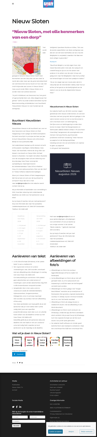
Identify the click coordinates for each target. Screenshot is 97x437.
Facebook (20, 354)
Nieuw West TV (17, 387)
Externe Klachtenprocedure (59, 421)
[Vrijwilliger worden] (55, 341)
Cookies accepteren (55, 431)
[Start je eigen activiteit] (29, 341)
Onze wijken (54, 395)
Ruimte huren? (55, 390)
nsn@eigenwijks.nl (22, 183)
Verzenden (16, 425)
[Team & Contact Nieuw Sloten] (42, 341)
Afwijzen (71, 431)
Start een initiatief (56, 387)
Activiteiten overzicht (57, 385)
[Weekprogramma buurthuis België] (67, 341)
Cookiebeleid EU (55, 411)
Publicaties (16, 385)
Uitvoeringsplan (55, 393)
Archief (14, 390)
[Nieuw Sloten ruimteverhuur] (17, 341)
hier (31, 142)
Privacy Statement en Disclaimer (61, 414)
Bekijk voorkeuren (86, 431)
